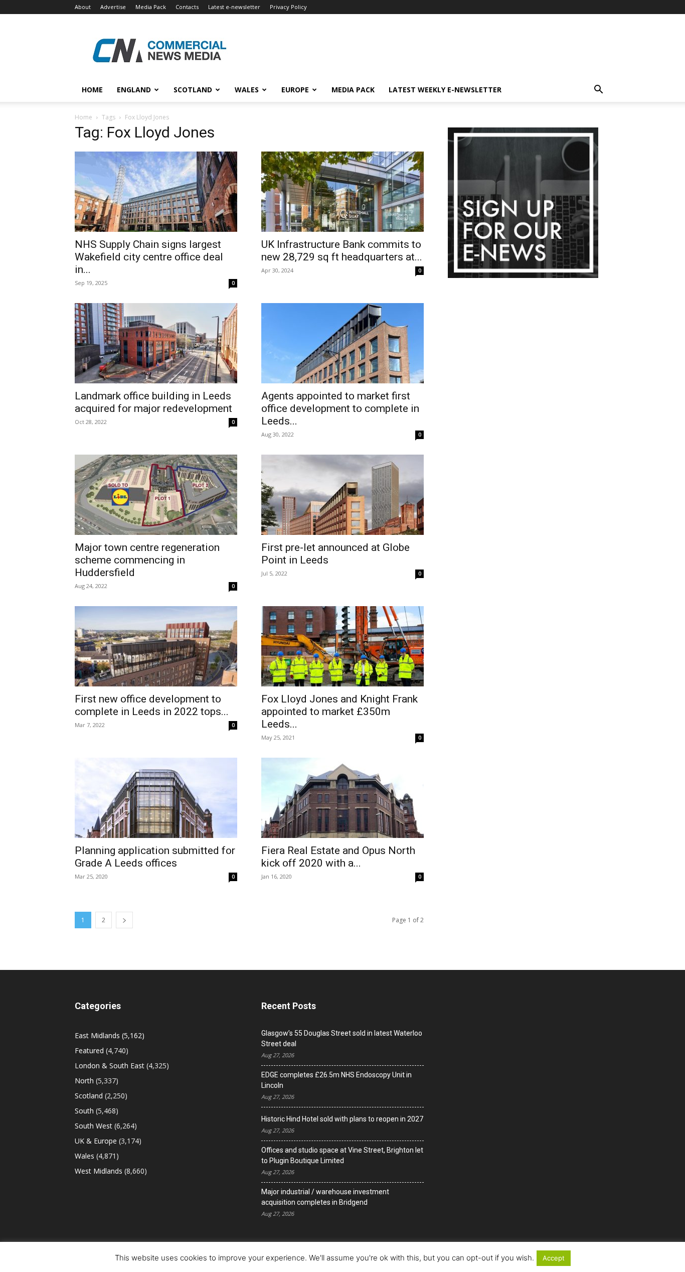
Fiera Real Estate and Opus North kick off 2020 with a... (338, 856)
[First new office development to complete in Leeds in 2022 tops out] (156, 646)
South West (93, 1125)
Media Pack (150, 7)
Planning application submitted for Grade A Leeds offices (155, 856)
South (84, 1110)
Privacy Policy (288, 7)
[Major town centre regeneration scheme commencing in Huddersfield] (156, 495)
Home (92, 89)
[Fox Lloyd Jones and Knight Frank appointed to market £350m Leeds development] (342, 646)
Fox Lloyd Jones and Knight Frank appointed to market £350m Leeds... (339, 711)
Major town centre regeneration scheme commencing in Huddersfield (147, 560)
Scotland (193, 89)
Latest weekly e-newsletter (445, 89)
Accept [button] (554, 1258)
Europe (295, 89)
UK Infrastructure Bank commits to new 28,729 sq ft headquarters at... (341, 250)
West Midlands (98, 1171)
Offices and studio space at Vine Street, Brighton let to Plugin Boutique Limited (342, 1155)
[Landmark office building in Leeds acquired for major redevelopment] (156, 343)
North (84, 1080)
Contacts (187, 7)
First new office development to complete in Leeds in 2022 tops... (152, 705)
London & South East (109, 1065)
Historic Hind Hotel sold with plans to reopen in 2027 (342, 1119)
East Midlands (97, 1035)
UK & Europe (96, 1141)
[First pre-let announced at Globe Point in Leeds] (342, 495)
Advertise (113, 7)
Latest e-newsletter (234, 7)
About (83, 7)
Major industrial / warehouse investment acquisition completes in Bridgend (325, 1197)
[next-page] (124, 920)
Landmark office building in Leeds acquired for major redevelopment (153, 402)
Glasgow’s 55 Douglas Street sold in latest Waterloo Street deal (341, 1038)
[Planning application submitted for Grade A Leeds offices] (156, 798)
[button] (598, 90)
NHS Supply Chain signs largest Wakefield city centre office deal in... (149, 256)
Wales (247, 89)
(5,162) (109, 1035)
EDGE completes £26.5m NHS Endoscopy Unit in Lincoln (336, 1080)
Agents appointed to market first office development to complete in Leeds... (340, 408)
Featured (89, 1050)
